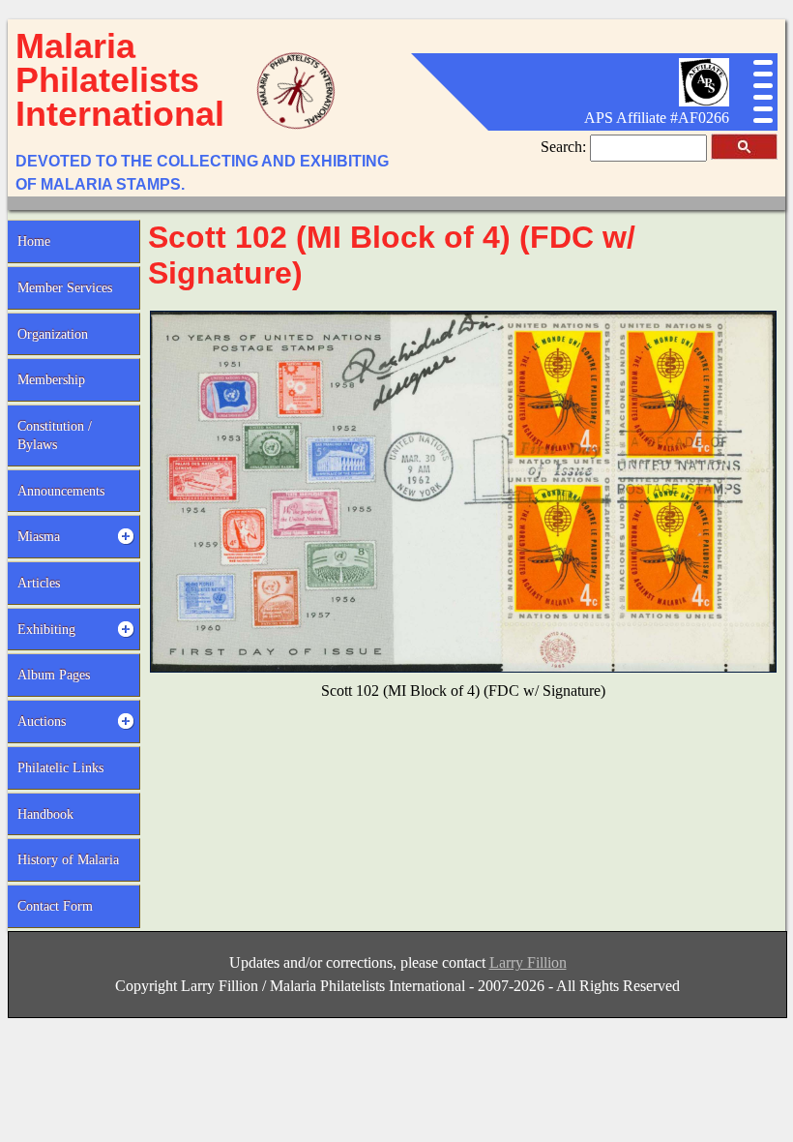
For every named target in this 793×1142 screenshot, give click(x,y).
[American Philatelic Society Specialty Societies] (704, 101)
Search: (565, 146)
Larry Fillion (528, 962)
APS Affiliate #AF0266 (656, 117)
